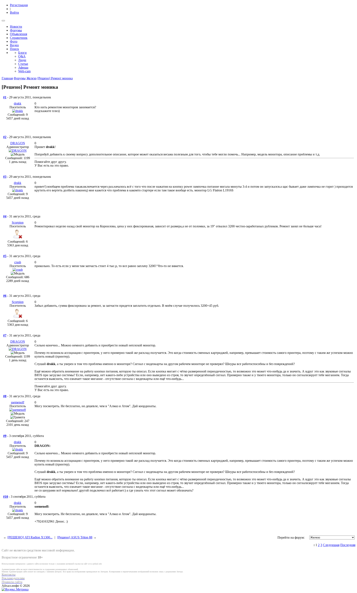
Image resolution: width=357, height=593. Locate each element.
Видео (14, 45)
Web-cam (24, 71)
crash (17, 262)
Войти (14, 12)
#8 (4, 396)
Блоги (22, 52)
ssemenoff (17, 402)
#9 (4, 436)
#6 (4, 295)
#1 (4, 97)
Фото (13, 41)
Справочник (18, 37)
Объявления (18, 34)
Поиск (14, 49)
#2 (4, 137)
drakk (17, 103)
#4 (4, 216)
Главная (7, 78)
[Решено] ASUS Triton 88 (74, 537)
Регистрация (19, 5)
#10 (5, 496)
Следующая (331, 545)
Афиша (23, 67)
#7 (4, 335)
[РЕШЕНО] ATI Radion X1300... (29, 537)
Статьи (23, 64)
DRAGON (17, 143)
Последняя (347, 545)
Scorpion (18, 222)
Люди (22, 60)
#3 (4, 176)
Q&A (22, 56)
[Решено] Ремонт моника (55, 78)
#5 (4, 256)
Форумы (16, 30)
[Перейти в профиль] (17, 111)
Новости (16, 26)
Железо (31, 78)
